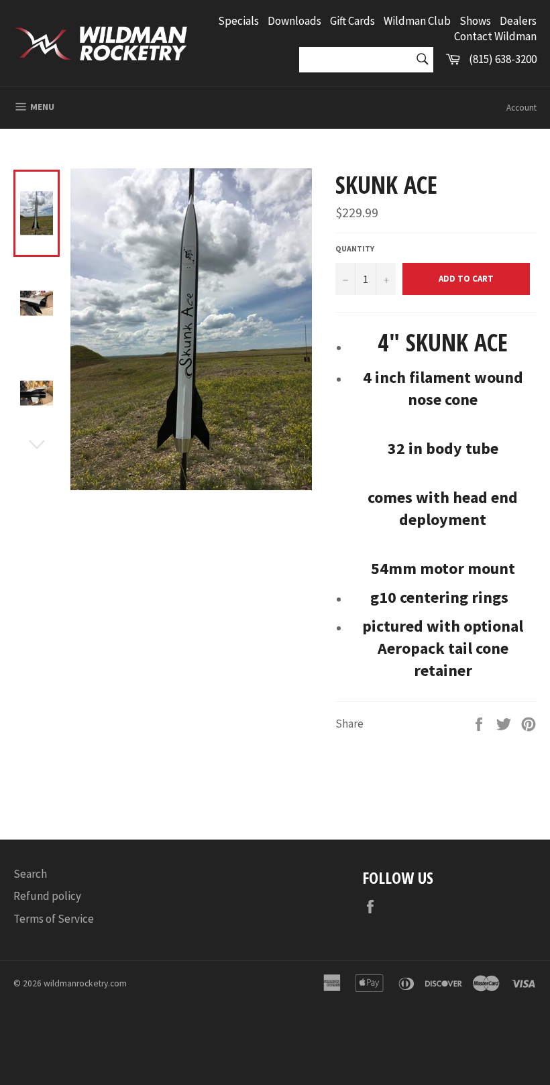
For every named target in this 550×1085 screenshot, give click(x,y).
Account (521, 107)
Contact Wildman (495, 36)
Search (30, 873)
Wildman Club (417, 20)
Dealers (518, 20)
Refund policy (47, 896)
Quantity (354, 248)
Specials (238, 20)
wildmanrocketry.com (85, 983)
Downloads (294, 20)
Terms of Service (53, 918)
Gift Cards (352, 20)
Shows (475, 20)
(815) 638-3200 (503, 59)
